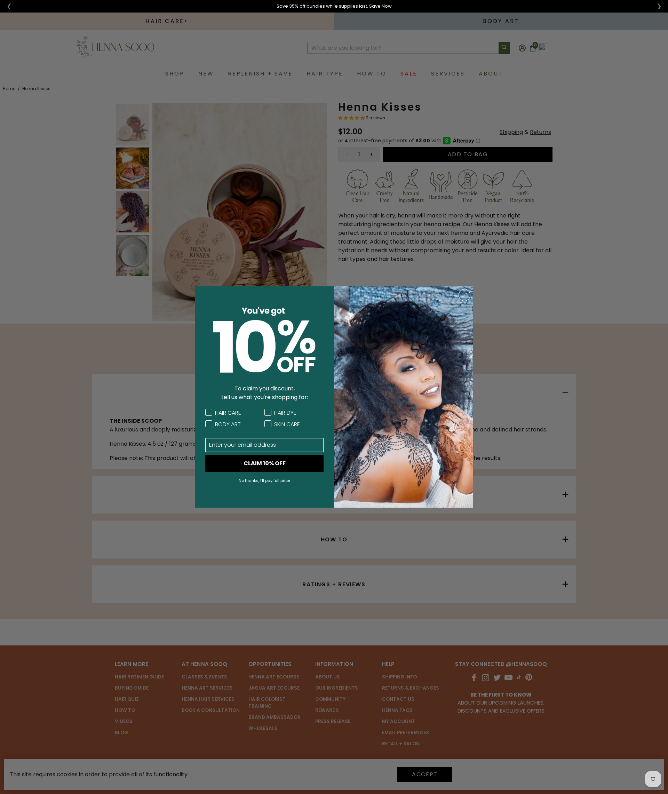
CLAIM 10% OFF (265, 463)
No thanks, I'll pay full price (264, 480)
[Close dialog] (464, 295)
